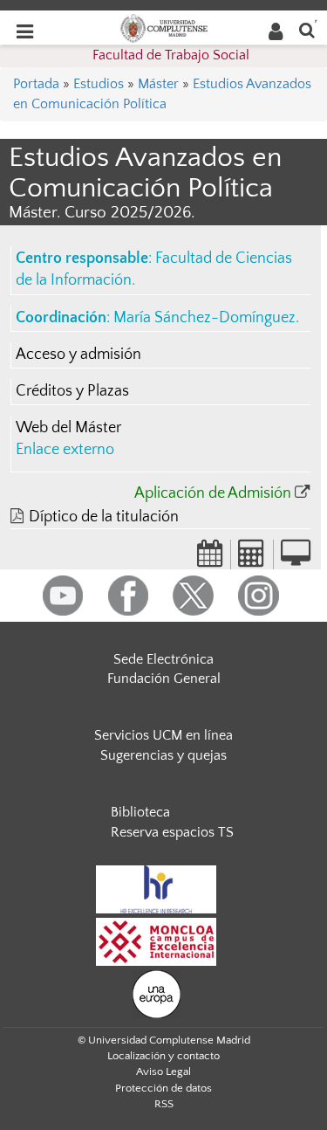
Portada (36, 84)
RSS (164, 1104)
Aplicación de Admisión (212, 493)
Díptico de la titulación (104, 517)
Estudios (98, 84)
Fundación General (164, 678)
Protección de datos (163, 1088)
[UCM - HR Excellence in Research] (156, 888)
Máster (158, 84)
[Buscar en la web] (307, 29)
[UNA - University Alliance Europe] (157, 993)
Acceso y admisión (78, 354)
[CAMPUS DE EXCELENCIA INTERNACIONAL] (156, 940)
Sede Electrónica (163, 659)
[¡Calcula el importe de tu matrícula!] (252, 559)
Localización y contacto (163, 1056)
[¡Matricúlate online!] (295, 559)
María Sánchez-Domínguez (204, 318)
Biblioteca (140, 812)
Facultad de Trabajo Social (170, 55)
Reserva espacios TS (172, 832)
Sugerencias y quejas (163, 755)
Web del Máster (68, 428)
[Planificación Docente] (210, 559)
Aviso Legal (163, 1071)
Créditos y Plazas (72, 391)
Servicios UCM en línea (163, 735)
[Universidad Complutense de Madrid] (164, 27)
